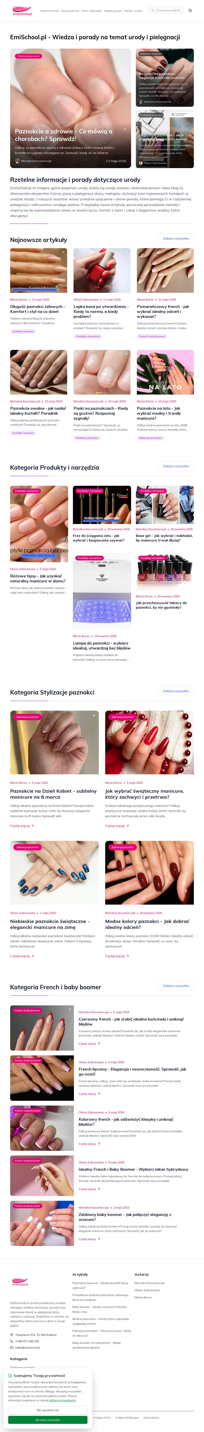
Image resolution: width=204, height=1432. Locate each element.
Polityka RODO (102, 1417)
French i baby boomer (92, 11)
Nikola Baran (18, 299)
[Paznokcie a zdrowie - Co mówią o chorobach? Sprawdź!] (70, 108)
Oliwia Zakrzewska (86, 299)
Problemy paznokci (113, 11)
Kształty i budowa (23, 331)
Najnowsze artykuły (49, 11)
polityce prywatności (62, 1400)
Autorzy (142, 1274)
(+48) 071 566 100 (27, 1341)
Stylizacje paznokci (70, 11)
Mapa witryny (151, 1417)
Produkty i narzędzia (134, 11)
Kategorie (18, 1359)
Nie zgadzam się (48, 1410)
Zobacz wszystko (176, 238)
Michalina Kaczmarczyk (25, 401)
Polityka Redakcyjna (127, 1417)
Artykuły (80, 1274)
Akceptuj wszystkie (47, 1420)
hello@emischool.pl (27, 1347)
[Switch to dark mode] (190, 10)
